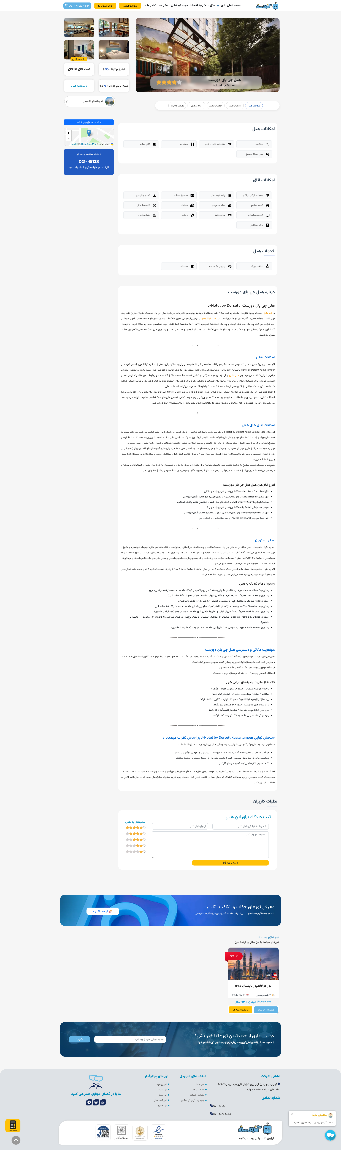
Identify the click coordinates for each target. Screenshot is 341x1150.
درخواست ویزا (105, 6)
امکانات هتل (254, 106)
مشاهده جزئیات (266, 1010)
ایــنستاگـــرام (100, 911)
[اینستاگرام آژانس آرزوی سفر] (96, 1102)
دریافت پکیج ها (240, 1010)
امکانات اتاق (235, 106)
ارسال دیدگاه (230, 862)
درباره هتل (196, 106)
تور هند (163, 1095)
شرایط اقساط (198, 5)
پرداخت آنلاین (130, 6)
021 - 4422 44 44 (79, 5)
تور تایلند (162, 1090)
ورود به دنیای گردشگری (192, 1100)
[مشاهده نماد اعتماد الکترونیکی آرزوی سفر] (158, 1132)
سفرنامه (163, 5)
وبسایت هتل (79, 85)
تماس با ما (150, 5)
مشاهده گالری (79, 59)
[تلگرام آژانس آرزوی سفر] (89, 1102)
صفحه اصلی (234, 5)
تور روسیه (162, 1084)
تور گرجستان (160, 1100)
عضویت (79, 1039)
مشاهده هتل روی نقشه (89, 122)
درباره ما (200, 1084)
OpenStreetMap (88, 143)
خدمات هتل (215, 106)
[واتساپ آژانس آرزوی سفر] (103, 1102)
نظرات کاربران (177, 106)
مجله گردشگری (179, 5)
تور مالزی (162, 1106)
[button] (89, 133)
